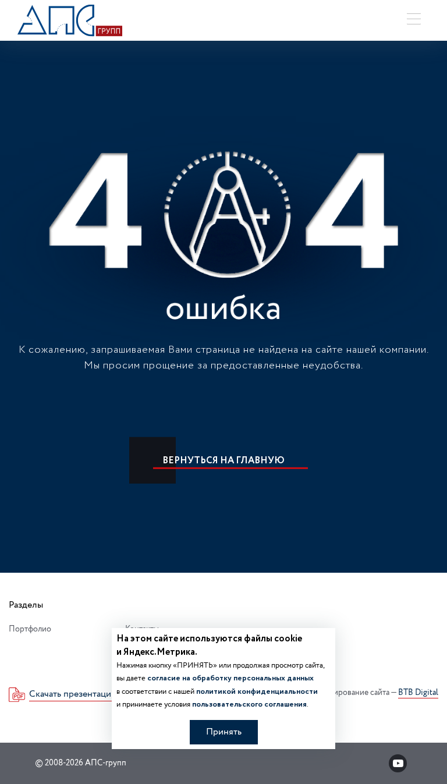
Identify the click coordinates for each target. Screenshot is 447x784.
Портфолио (30, 629)
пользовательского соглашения (249, 704)
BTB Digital (418, 693)
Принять (224, 732)
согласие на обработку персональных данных (230, 678)
